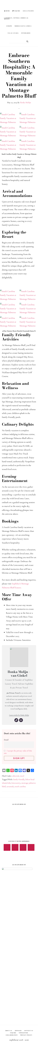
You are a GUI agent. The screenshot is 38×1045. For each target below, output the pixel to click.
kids (9, 783)
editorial (15, 776)
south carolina (20, 786)
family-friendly (19, 779)
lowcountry (16, 783)
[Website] (16, 720)
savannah (10, 786)
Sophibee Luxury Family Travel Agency (19, 3)
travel (22, 776)
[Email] (21, 720)
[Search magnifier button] (26, 41)
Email (6, 740)
